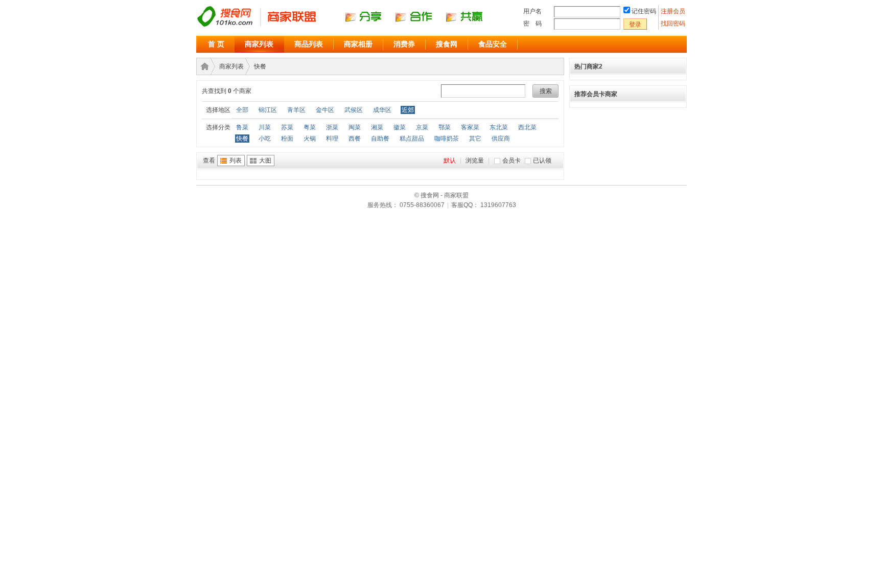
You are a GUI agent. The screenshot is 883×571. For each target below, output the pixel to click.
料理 (332, 138)
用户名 (532, 11)
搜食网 (446, 44)
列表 (235, 160)
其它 (475, 138)
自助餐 (380, 138)
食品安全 (492, 44)
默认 (450, 160)
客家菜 (470, 127)
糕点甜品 (412, 138)
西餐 (354, 138)
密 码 (532, 23)
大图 (265, 160)
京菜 (422, 127)
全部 (242, 109)
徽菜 (399, 127)
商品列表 (308, 44)
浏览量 (475, 160)
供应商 (501, 138)
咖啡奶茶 (446, 138)
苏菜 (287, 127)
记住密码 (644, 11)
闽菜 (354, 127)
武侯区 (353, 109)
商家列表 (259, 44)
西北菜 (527, 127)
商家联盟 (203, 66)
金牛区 (325, 109)
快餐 (260, 66)
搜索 (546, 91)
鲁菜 (242, 127)
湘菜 (377, 127)
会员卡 (511, 160)
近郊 (408, 109)
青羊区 (296, 109)
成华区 (382, 109)
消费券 (404, 44)
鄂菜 (444, 127)
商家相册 (358, 44)
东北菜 (499, 127)
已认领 (542, 160)
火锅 (310, 138)
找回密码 (673, 23)
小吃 (265, 138)
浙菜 (332, 127)
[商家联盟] (349, 26)
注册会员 (674, 11)
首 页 (216, 44)
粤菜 (310, 127)
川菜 (265, 127)
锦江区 (268, 109)
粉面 (287, 138)
